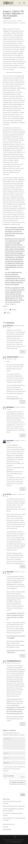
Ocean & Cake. (17, 842)
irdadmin (6, 21)
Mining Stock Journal (8, 824)
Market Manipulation (12, 23)
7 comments (22, 23)
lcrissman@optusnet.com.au (15, 398)
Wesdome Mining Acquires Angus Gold (14, 806)
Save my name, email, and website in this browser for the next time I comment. (14, 769)
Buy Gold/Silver (7, 829)
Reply (22, 351)
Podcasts (5, 827)
